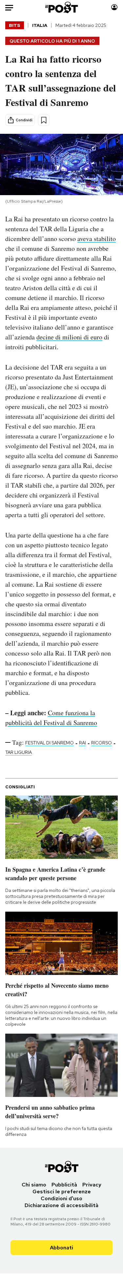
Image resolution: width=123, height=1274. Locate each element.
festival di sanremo (49, 743)
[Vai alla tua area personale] (114, 7)
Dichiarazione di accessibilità (61, 1205)
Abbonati (61, 1247)
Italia (39, 25)
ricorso (101, 743)
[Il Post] (61, 7)
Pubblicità (64, 1184)
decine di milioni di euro (69, 337)
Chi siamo (34, 1184)
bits (14, 25)
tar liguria (18, 752)
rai (82, 743)
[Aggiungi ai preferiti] (43, 120)
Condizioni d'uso (61, 1198)
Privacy (91, 1184)
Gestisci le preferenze (61, 1191)
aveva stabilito (96, 238)
